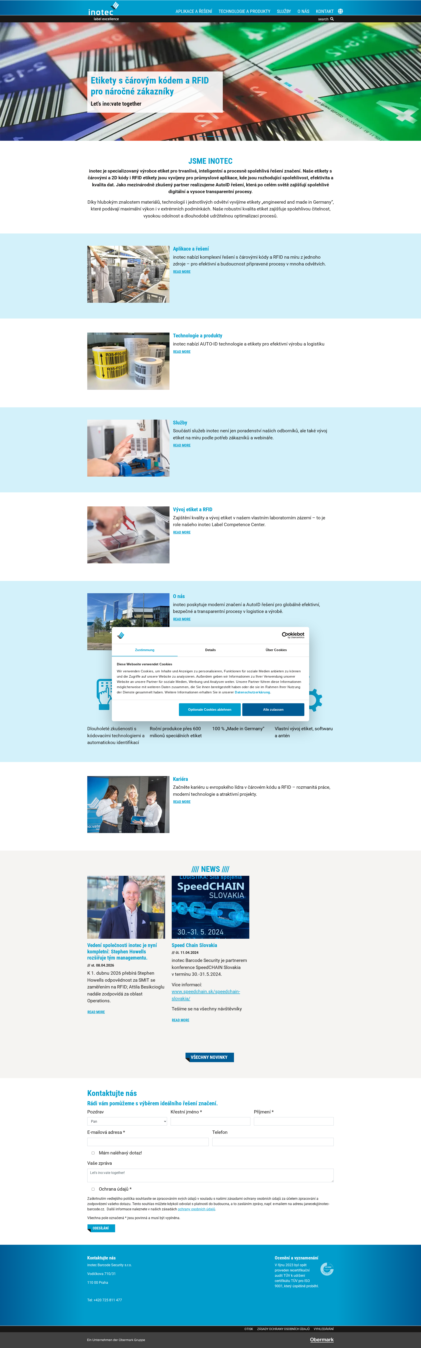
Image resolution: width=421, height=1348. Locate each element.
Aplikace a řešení (194, 11)
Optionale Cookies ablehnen (209, 709)
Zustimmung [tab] (145, 650)
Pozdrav (95, 1112)
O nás (303, 11)
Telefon (220, 1132)
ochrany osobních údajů (196, 1209)
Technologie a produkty (244, 11)
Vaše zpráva (99, 1163)
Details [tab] (210, 650)
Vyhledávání (324, 1329)
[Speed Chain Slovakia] (211, 907)
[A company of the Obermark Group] (322, 1340)
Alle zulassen (273, 709)
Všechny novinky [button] (209, 1057)
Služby (284, 11)
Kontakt (325, 11)
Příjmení (264, 1112)
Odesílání (101, 1228)
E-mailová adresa (106, 1132)
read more (182, 272)
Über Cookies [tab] (276, 650)
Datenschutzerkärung (252, 692)
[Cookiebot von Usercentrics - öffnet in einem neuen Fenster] (285, 635)
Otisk (248, 1329)
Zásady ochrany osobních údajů (283, 1329)
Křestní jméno (186, 1112)
